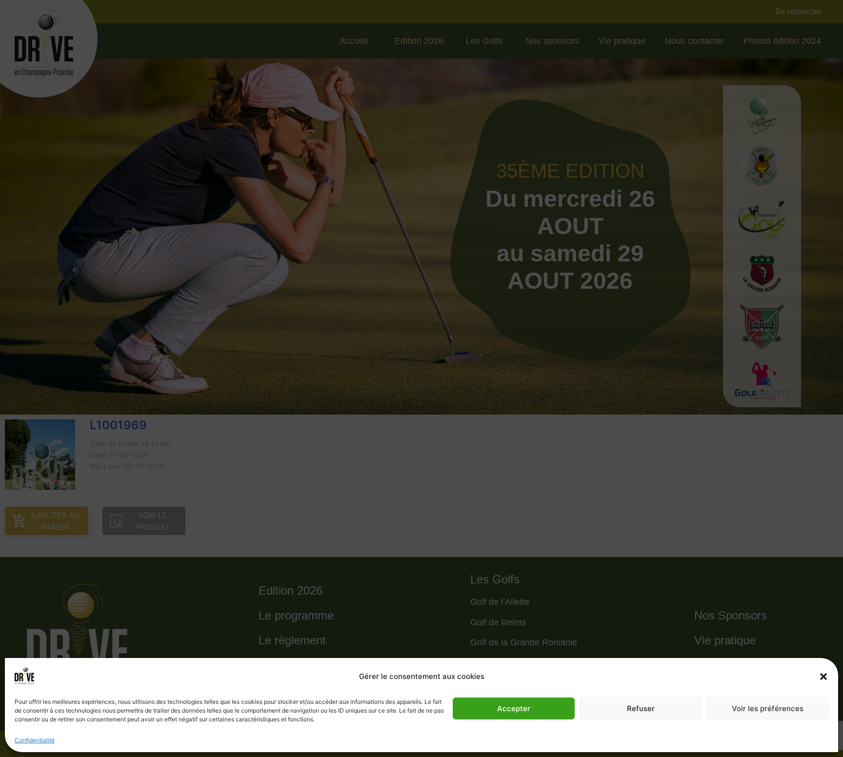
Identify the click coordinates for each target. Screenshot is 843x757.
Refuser (641, 708)
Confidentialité (35, 740)
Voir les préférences (767, 708)
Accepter (513, 708)
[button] (823, 676)
